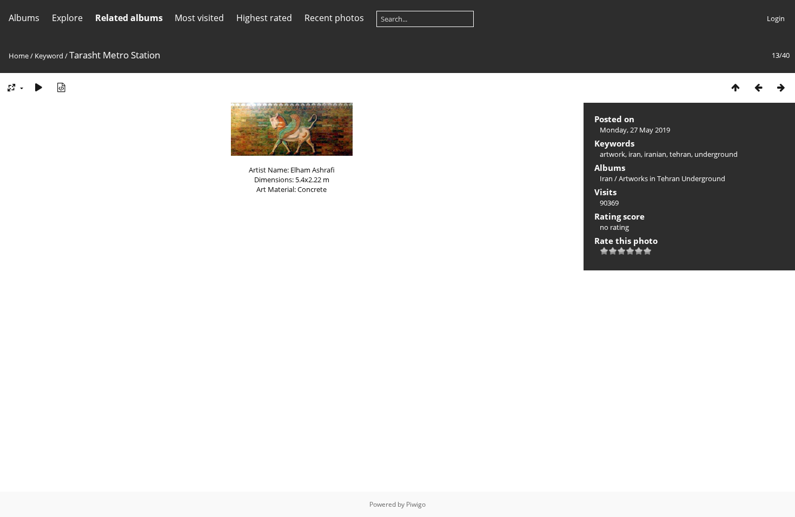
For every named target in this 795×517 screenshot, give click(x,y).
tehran (680, 154)
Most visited (199, 18)
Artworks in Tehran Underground (672, 178)
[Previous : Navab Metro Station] (758, 87)
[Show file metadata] (61, 87)
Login (776, 18)
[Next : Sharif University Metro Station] (781, 87)
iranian (655, 154)
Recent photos (334, 18)
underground (716, 154)
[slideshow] (38, 87)
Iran (606, 178)
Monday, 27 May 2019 (635, 130)
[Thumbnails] (735, 87)
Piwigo (416, 504)
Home (19, 56)
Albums (24, 18)
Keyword (49, 56)
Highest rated (264, 18)
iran (634, 154)
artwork (612, 154)
